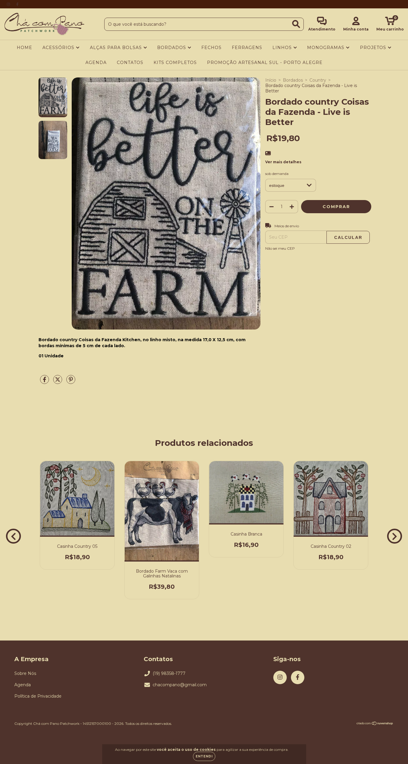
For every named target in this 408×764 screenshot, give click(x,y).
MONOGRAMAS (326, 47)
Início (270, 80)
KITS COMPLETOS (175, 62)
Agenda (22, 684)
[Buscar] (296, 24)
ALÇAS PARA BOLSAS (116, 47)
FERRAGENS (247, 47)
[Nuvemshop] (375, 724)
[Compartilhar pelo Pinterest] (70, 382)
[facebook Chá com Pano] (17, 4)
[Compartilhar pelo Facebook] (45, 382)
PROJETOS (374, 47)
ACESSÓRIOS (59, 47)
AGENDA (96, 62)
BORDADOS (172, 47)
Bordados (293, 80)
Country (317, 80)
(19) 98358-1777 (169, 673)
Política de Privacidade (38, 696)
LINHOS (282, 47)
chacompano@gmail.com (180, 684)
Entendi (204, 756)
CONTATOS (130, 62)
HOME (24, 47)
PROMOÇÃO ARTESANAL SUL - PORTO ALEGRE (265, 62)
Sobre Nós (25, 673)
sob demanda (277, 173)
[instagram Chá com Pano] (8, 4)
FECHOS (211, 47)
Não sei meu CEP (280, 248)
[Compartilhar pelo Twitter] (58, 382)
